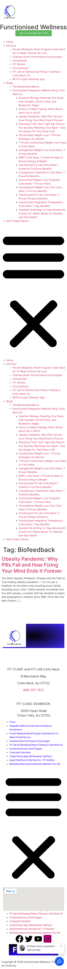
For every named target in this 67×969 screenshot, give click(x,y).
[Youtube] (38, 939)
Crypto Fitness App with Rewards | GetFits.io (30, 756)
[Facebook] (19, 939)
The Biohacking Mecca (25, 86)
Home (9, 41)
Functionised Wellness (33, 27)
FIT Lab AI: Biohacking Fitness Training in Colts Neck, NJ (36, 744)
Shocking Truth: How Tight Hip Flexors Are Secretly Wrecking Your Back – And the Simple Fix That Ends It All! (42, 127)
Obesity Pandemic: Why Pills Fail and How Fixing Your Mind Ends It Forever (32, 565)
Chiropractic (19, 60)
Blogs (9, 82)
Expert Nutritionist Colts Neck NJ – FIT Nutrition (32, 760)
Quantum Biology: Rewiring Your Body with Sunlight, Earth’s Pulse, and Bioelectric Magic (41, 101)
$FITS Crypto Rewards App (28, 79)
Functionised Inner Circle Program (25, 748)
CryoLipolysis (20, 67)
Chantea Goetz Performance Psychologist (37, 56)
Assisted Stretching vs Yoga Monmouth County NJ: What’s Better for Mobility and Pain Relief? (42, 213)
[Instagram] (47, 939)
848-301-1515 (33, 690)
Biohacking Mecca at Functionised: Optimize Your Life (34, 763)
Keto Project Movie (17, 220)
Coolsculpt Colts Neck (20, 752)
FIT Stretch (18, 64)
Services (11, 45)
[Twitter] (29, 939)
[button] (33, 290)
